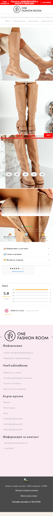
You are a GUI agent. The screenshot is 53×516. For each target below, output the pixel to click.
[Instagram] (12, 458)
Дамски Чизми (33, 21)
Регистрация (9, 408)
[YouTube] (18, 458)
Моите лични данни (29, 496)
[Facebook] (5, 458)
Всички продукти (19, 21)
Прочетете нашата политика (26, 490)
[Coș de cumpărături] (48, 9)
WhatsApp (26, 226)
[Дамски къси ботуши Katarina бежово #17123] (26, 80)
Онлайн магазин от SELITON (26, 502)
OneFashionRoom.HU (13, 430)
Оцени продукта (18, 271)
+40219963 (9, 448)
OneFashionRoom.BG (13, 424)
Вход (5, 413)
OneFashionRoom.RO (13, 419)
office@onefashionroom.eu (15, 443)
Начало (7, 21)
